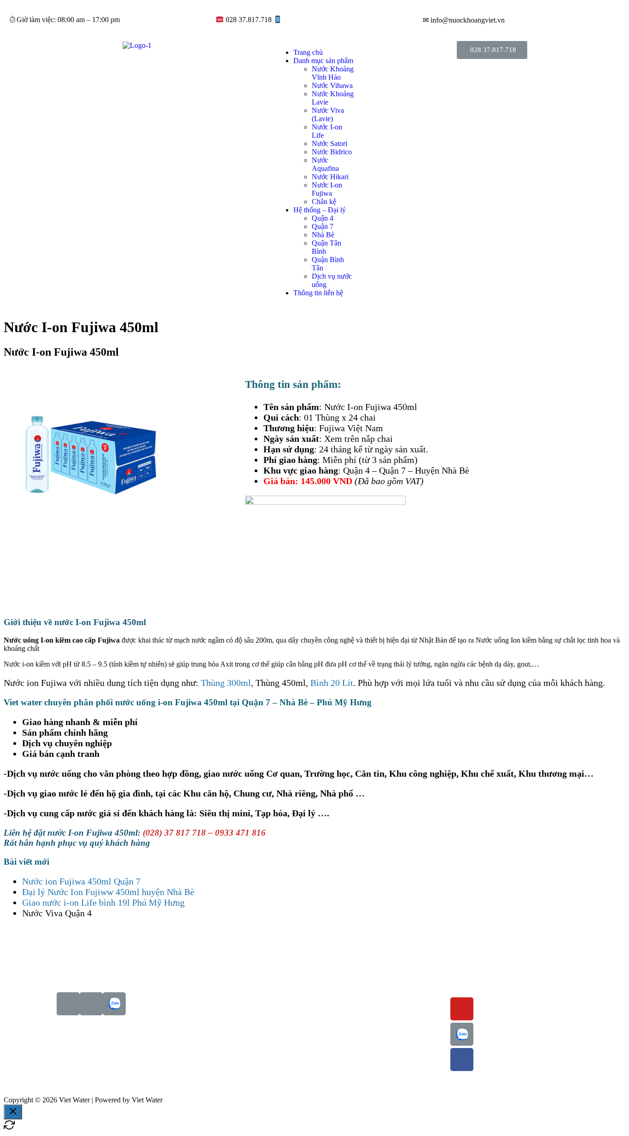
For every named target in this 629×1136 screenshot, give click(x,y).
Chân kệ (324, 201)
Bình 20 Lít (331, 683)
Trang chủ (308, 52)
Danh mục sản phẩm (323, 60)
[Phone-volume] (68, 1003)
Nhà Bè (323, 235)
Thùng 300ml (226, 683)
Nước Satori (329, 143)
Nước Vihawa (332, 85)
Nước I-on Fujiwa (327, 189)
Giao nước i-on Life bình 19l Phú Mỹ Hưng (103, 902)
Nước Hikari (330, 177)
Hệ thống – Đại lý (319, 210)
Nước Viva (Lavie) (328, 114)
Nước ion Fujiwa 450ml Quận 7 (81, 881)
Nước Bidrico (332, 152)
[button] (492, 50)
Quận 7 (322, 226)
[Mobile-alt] (91, 1003)
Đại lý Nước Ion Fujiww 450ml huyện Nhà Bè (108, 892)
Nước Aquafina (325, 164)
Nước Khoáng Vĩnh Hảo (333, 73)
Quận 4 (322, 218)
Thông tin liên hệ (318, 293)
